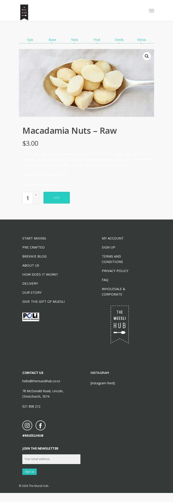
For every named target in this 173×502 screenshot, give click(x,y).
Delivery (30, 283)
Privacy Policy (115, 270)
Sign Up (108, 247)
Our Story (32, 292)
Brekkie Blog (34, 256)
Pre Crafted (33, 247)
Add (57, 197)
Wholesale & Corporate (113, 291)
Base (52, 40)
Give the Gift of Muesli (43, 301)
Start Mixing (34, 238)
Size (30, 40)
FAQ (105, 279)
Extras (141, 40)
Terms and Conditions (112, 259)
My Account (113, 238)
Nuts (74, 40)
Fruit (97, 40)
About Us (30, 265)
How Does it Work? (40, 274)
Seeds (119, 40)
